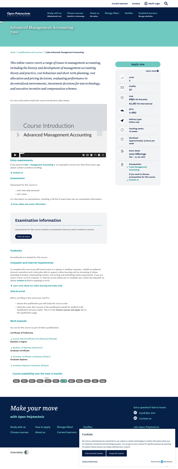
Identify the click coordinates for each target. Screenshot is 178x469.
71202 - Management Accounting (38, 164)
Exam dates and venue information (29, 204)
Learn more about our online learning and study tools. (38, 285)
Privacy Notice (16, 452)
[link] (26, 452)
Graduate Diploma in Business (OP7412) (31, 365)
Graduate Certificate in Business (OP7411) (31, 356)
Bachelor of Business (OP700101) (27, 347)
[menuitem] (54, 14)
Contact (136, 3)
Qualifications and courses (30, 52)
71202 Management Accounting (138, 168)
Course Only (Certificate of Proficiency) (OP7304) (35, 338)
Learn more (151, 70)
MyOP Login (154, 3)
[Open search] (166, 3)
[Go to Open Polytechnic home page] (19, 14)
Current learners (120, 3)
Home (13, 52)
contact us (22, 280)
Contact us (18, 172)
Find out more (23, 236)
